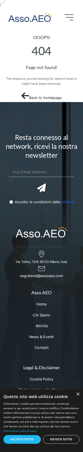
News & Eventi (41, 336)
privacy (68, 202)
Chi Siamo (41, 315)
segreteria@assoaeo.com (41, 275)
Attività (42, 326)
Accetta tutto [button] (22, 439)
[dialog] (41, 420)
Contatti (42, 347)
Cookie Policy (41, 379)
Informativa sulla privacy (20, 431)
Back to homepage (45, 97)
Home (41, 304)
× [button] (78, 394)
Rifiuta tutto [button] (61, 439)
